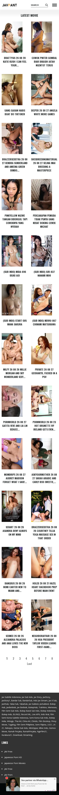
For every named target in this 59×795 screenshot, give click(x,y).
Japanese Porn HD (13, 757)
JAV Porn (8, 774)
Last (29, 664)
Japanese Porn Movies (15, 763)
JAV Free (8, 751)
